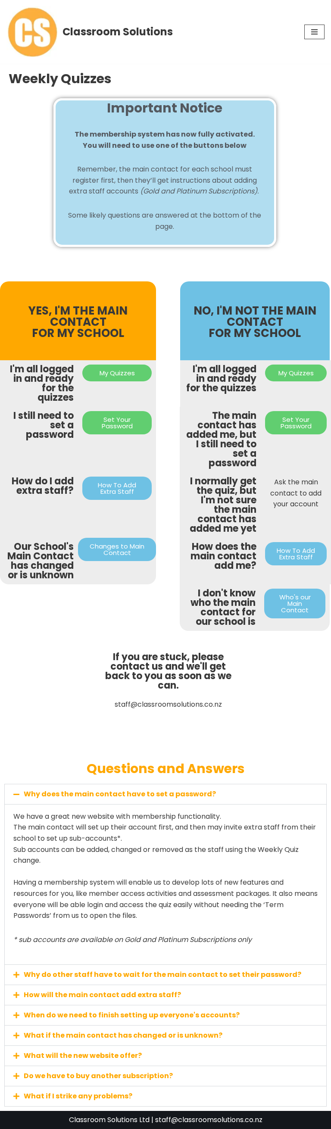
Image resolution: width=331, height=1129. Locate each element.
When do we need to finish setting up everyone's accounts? (132, 1015)
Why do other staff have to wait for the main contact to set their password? (162, 974)
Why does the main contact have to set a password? (120, 794)
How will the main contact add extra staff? (102, 995)
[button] (165, 794)
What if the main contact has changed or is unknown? (123, 1035)
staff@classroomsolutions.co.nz (208, 1120)
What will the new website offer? (83, 1055)
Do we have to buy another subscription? (98, 1076)
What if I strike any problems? (78, 1096)
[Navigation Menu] (314, 32)
